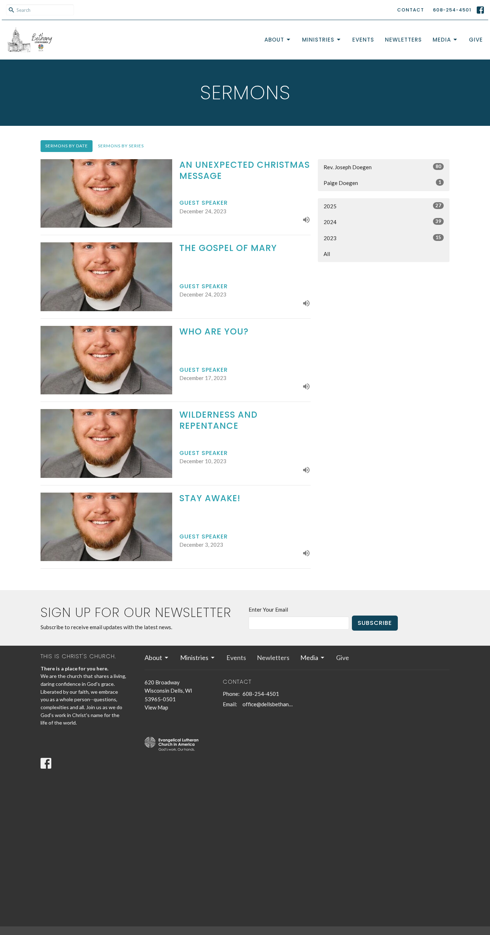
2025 (382, 206)
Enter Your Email (268, 609)
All (327, 254)
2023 (382, 237)
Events (363, 39)
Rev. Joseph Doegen (382, 166)
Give (476, 39)
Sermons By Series (121, 145)
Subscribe (375, 623)
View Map (156, 707)
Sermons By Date (66, 145)
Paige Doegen (382, 182)
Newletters (403, 39)
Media (442, 39)
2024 (382, 221)
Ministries (318, 39)
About (274, 39)
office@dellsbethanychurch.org (268, 704)
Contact (410, 9)
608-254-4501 (452, 9)
